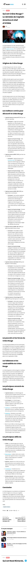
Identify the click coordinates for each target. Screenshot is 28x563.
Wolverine (7, 413)
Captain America (10, 48)
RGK (6, 26)
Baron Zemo (8, 454)
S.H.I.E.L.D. (7, 407)
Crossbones (8, 469)
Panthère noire (11, 160)
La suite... (25, 528)
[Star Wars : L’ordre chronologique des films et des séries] (3, 545)
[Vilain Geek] (8, 4)
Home (4, 10)
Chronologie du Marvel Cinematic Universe (17, 537)
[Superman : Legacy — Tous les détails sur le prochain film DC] (3, 533)
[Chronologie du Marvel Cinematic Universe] (3, 539)
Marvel (7, 10)
